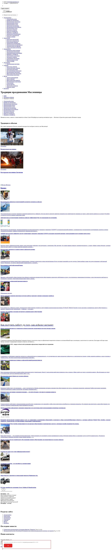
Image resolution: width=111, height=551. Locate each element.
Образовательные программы (14, 53)
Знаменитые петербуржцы (13, 43)
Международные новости (13, 80)
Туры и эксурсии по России (14, 47)
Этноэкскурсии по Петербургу (15, 45)
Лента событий (10, 79)
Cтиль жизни (10, 83)
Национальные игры (12, 28)
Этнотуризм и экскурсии (13, 55)
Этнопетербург (7, 17)
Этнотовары (7, 62)
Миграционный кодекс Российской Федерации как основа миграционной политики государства (29, 530)
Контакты (6, 88)
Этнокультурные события (13, 68)
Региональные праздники (13, 72)
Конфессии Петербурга (13, 20)
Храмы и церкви (11, 36)
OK (8, 545)
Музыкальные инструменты (14, 27)
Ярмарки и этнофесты (12, 32)
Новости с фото (11, 87)
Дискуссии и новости (12, 85)
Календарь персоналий (12, 39)
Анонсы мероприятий (12, 77)
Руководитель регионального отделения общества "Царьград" (20, 529)
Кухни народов (10, 84)
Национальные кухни (12, 24)
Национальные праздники (13, 21)
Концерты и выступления (13, 50)
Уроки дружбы (10, 61)
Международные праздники (14, 73)
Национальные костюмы (13, 64)
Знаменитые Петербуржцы (13, 34)
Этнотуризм (7, 38)
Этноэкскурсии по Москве (13, 46)
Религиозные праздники (13, 75)
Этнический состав (12, 19)
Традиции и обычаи (12, 30)
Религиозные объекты (12, 42)
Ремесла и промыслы (12, 31)
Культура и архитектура (13, 35)
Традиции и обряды (12, 57)
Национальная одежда (12, 23)
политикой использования (27, 542)
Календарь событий (12, 66)
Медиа (5, 76)
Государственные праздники (14, 70)
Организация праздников (13, 51)
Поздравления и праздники (14, 81)
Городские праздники (12, 69)
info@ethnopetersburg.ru (13, 1)
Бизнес (3, 188)
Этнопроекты (7, 49)
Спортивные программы (13, 58)
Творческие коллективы (13, 25)
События (6, 65)
